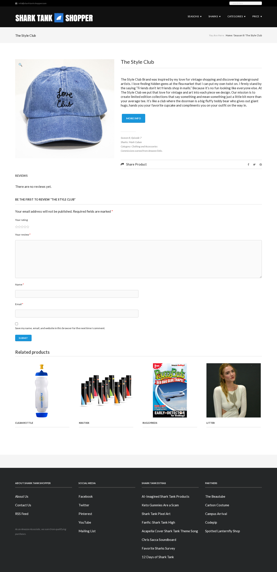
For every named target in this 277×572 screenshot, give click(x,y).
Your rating (21, 219)
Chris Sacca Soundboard (159, 540)
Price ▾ (257, 16)
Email (19, 304)
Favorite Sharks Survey (158, 548)
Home (229, 35)
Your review (23, 234)
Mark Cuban (135, 142)
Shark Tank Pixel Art (156, 514)
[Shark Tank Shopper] (54, 16)
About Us (21, 496)
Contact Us (23, 505)
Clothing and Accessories (145, 146)
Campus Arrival (216, 514)
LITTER (210, 422)
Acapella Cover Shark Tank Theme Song (170, 531)
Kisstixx (84, 422)
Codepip (211, 522)
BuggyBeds (150, 422)
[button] (20, 64)
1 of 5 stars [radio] (16, 226)
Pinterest (85, 514)
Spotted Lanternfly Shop (222, 531)
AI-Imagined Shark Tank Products (165, 496)
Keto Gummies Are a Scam (160, 505)
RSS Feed (21, 514)
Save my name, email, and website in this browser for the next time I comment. (60, 328)
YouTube (85, 522)
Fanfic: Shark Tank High (158, 522)
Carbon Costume (217, 505)
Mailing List (87, 531)
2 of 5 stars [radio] (18, 226)
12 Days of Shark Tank (158, 557)
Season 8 (239, 35)
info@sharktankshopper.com (32, 3)
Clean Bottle (24, 422)
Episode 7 (136, 137)
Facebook (86, 496)
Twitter (84, 505)
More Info (133, 118)
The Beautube (215, 496)
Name (19, 284)
